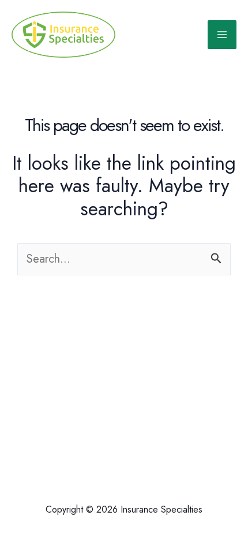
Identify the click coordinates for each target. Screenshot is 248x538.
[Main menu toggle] (222, 34)
